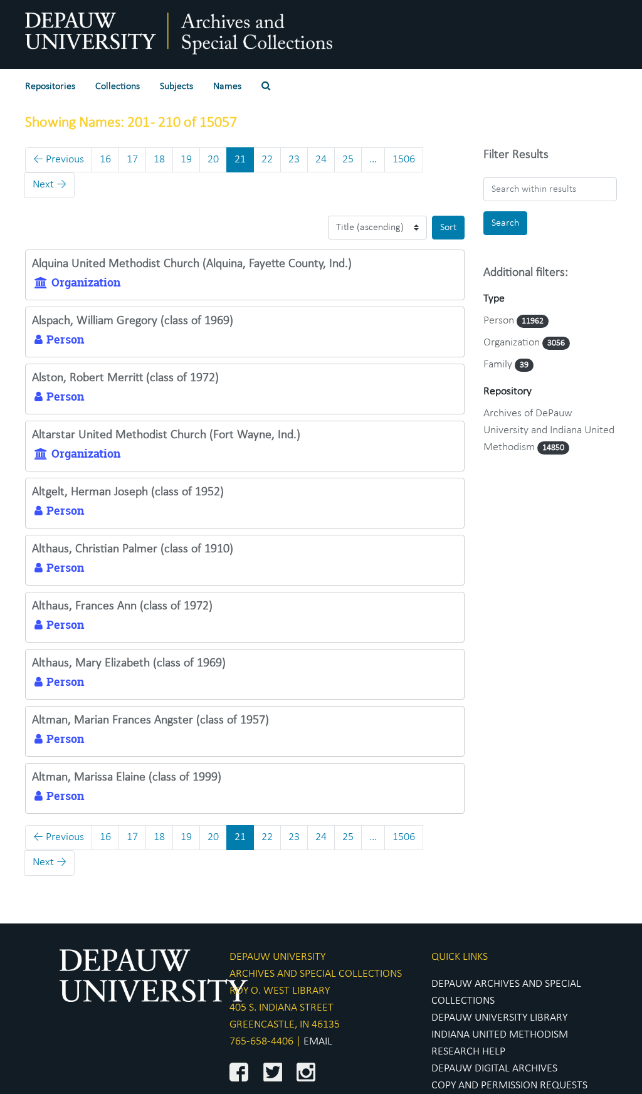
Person (500, 321)
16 (105, 160)
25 (348, 160)
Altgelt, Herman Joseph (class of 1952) (128, 492)
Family (499, 365)
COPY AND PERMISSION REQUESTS (509, 1085)
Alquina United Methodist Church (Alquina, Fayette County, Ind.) (192, 264)
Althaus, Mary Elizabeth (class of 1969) (129, 663)
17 (132, 160)
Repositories (50, 87)
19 (186, 160)
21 (240, 160)
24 (321, 160)
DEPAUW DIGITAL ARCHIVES (494, 1069)
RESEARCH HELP (468, 1052)
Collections (117, 87)
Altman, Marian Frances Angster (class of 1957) (150, 720)
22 (267, 160)
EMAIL (317, 1042)
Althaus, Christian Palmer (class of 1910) (132, 549)
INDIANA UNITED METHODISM (499, 1035)
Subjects (176, 87)
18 (159, 160)
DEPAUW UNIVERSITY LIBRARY (499, 1018)
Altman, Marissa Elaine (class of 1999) (126, 777)
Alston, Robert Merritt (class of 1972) (125, 378)
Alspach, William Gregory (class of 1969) (132, 321)
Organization (512, 343)
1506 (403, 160)
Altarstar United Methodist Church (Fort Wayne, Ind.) (166, 435)
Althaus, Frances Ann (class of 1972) (122, 606)
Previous (58, 160)
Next (49, 185)
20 (213, 160)
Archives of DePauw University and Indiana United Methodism (548, 430)
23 (294, 160)
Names (227, 87)
